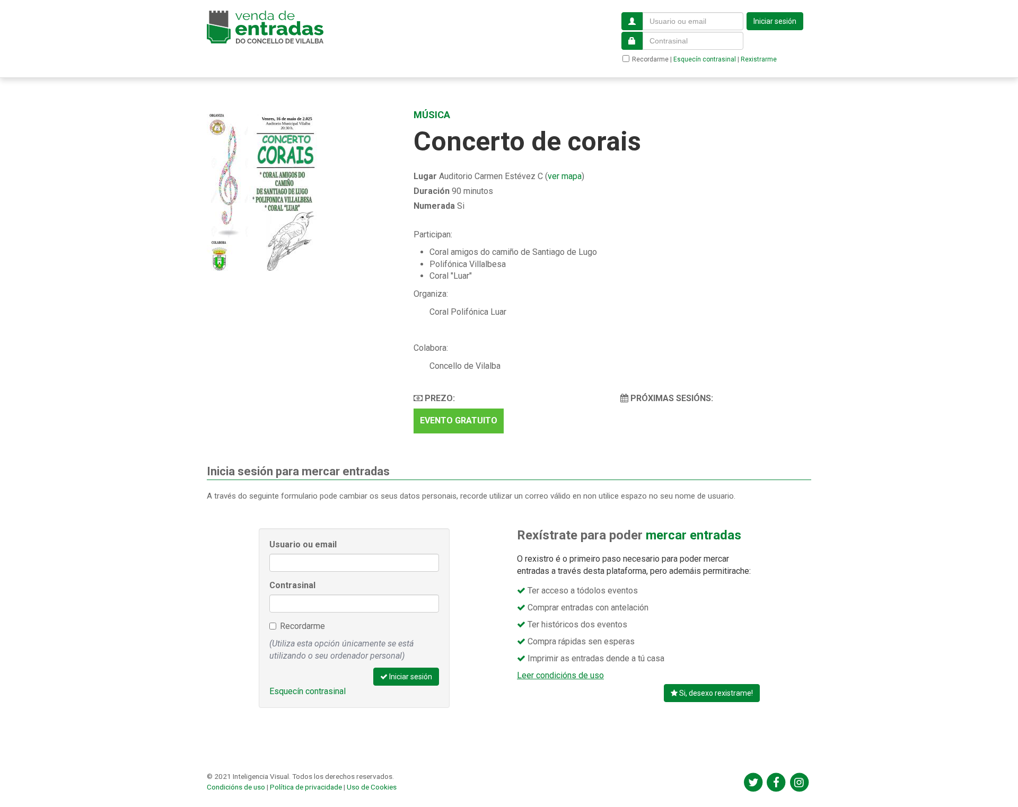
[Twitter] (753, 782)
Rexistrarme (759, 59)
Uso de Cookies (372, 787)
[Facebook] (776, 782)
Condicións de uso (236, 787)
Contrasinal (292, 585)
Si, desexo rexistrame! (715, 693)
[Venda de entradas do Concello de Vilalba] (265, 27)
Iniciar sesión (774, 21)
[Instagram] (799, 782)
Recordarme (650, 59)
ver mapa (565, 176)
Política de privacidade (306, 787)
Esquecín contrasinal (704, 59)
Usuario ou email (303, 544)
